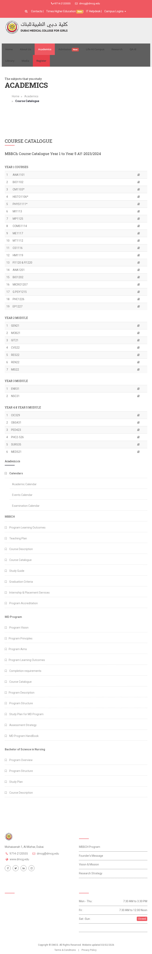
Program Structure (21, 703)
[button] (26, 11)
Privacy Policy (89, 950)
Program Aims (18, 649)
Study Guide (16, 570)
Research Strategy (90, 873)
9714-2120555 (19, 853)
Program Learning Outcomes (27, 527)
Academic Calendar (24, 484)
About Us (25, 49)
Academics (44, 49)
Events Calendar (22, 494)
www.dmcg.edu (19, 859)
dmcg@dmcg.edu (89, 3)
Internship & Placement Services (29, 592)
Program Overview (21, 760)
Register (41, 60)
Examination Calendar (26, 505)
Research (117, 49)
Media (25, 60)
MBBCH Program (89, 846)
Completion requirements (25, 670)
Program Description (21, 692)
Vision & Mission (89, 864)
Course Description (21, 549)
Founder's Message (91, 855)
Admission (68, 49)
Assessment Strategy (23, 725)
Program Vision (18, 627)
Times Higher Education (61, 11)
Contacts (37, 11)
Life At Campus (95, 49)
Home (9, 49)
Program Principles (20, 638)
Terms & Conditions (65, 950)
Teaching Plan (18, 538)
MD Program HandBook (24, 735)
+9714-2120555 (61, 3)
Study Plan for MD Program (26, 714)
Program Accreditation (23, 603)
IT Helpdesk (93, 11)
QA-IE (133, 49)
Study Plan (16, 781)
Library (9, 60)
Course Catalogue (20, 560)
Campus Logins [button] (114, 11)
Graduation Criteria (21, 581)
